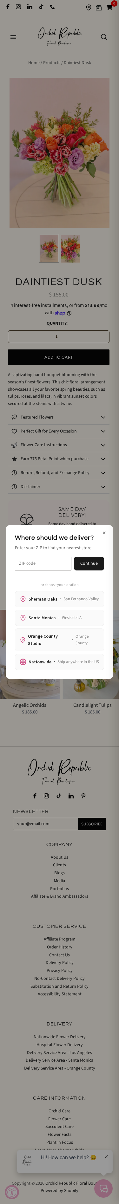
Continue (89, 563)
